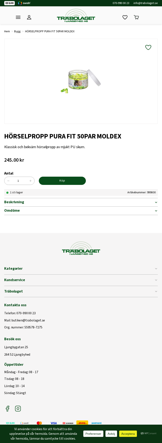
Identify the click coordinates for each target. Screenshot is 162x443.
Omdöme (12, 210)
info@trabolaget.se (146, 3)
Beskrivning (14, 202)
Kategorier (13, 268)
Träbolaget (13, 291)
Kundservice (14, 280)
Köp (62, 181)
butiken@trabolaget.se (28, 320)
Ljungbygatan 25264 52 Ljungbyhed (17, 351)
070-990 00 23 (121, 3)
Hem (7, 31)
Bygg (17, 31)
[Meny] (18, 17)
